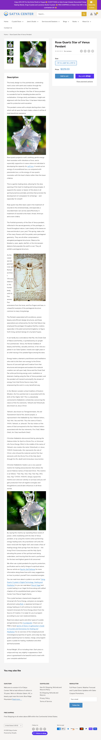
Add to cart (64, 76)
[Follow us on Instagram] (41, 729)
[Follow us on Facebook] (33, 729)
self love (30, 166)
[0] (95, 14)
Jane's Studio (31, 21)
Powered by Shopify (10, 733)
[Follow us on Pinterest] (44, 729)
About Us (85, 21)
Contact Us (8, 28)
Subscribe (75, 705)
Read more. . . (17, 699)
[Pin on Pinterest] (85, 51)
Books (74, 21)
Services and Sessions (49, 21)
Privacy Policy (45, 698)
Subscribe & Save (92, 6)
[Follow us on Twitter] (37, 729)
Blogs (65, 21)
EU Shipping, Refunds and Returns (49, 694)
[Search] (84, 14)
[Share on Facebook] (81, 51)
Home (6, 21)
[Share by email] (92, 51)
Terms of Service (46, 701)
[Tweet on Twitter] (88, 51)
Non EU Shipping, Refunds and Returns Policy (51, 688)
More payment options (85, 81)
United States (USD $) (11, 725)
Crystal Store (16, 21)
